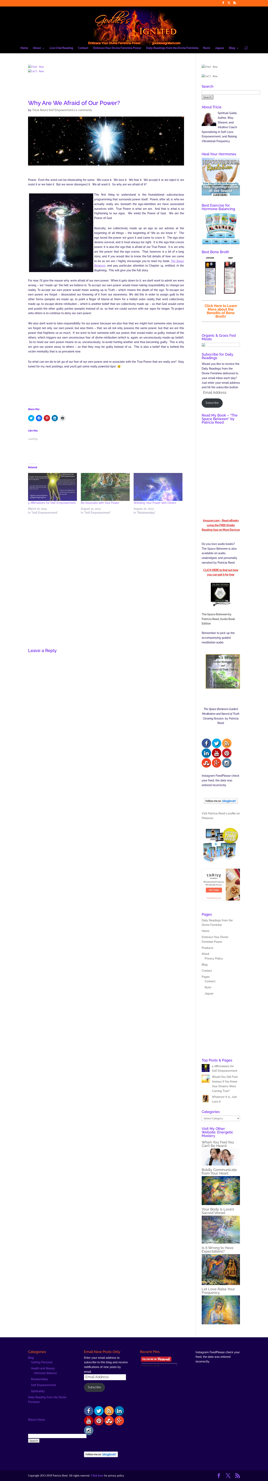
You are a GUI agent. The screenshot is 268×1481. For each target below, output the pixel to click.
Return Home (36, 1419)
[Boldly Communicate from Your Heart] (221, 1204)
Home (24, 48)
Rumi (206, 48)
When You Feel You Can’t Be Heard (218, 1144)
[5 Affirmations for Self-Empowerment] (52, 487)
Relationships (39, 1379)
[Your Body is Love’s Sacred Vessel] (221, 1242)
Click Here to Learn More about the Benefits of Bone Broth (221, 311)
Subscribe (212, 402)
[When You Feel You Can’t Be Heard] (221, 1164)
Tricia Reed (39, 110)
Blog (232, 48)
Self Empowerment (61, 110)
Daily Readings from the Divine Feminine (172, 48)
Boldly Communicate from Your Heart (219, 1171)
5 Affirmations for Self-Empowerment (52, 502)
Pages (206, 976)
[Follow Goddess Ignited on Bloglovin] (221, 802)
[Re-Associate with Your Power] (105, 487)
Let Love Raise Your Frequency (218, 1291)
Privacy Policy (214, 958)
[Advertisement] (106, 88)
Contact (83, 48)
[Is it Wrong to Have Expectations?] (221, 1284)
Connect (210, 981)
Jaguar (219, 48)
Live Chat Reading (61, 48)
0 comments (84, 110)
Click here (97, 1475)
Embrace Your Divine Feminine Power (117, 48)
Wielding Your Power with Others (155, 502)
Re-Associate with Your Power (100, 502)
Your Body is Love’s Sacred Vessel (218, 1211)
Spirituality (38, 1391)
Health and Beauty (43, 1368)
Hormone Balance (45, 1373)
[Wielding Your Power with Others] (158, 487)
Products (207, 947)
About (37, 48)
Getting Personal (41, 1362)
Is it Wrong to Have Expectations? (217, 1249)
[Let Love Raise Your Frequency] (221, 1323)
